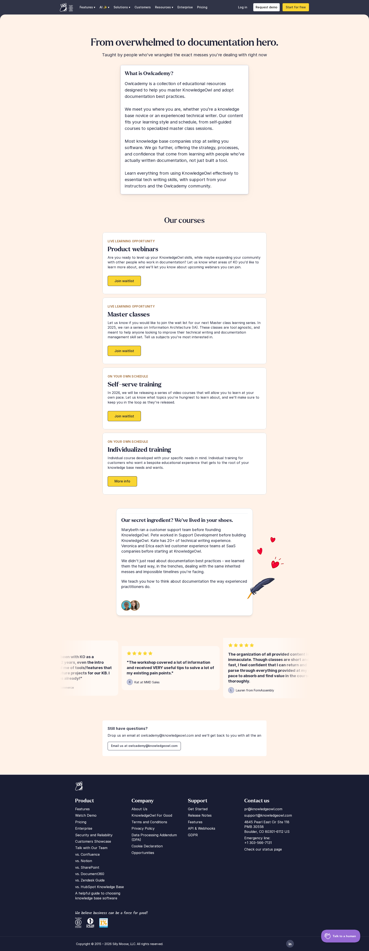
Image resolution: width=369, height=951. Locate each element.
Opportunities (143, 853)
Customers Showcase (93, 841)
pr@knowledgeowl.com (263, 809)
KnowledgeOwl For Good (152, 815)
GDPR (193, 835)
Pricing (202, 7)
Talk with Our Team (91, 848)
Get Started (198, 809)
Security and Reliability (94, 835)
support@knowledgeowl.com (268, 815)
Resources (163, 7)
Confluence (90, 854)
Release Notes (200, 815)
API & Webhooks (201, 828)
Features (82, 809)
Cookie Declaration (147, 846)
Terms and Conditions (149, 822)
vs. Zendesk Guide (90, 880)
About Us (139, 809)
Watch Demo (86, 815)
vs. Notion (83, 861)
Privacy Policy (143, 828)
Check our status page (263, 849)
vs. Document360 (89, 874)
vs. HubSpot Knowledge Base (99, 887)
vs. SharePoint (87, 867)
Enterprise (185, 7)
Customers (143, 7)
